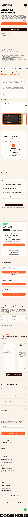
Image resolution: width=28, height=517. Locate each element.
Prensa (2, 482)
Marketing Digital (4, 443)
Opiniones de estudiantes (6, 462)
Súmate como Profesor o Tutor (7, 483)
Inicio (2, 64)
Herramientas (4, 471)
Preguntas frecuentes (5, 467)
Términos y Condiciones (6, 488)
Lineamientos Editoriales (6, 490)
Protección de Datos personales (7, 487)
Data (2, 445)
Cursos (6, 64)
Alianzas (2, 463)
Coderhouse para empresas (7, 459)
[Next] (24, 113)
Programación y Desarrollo (6, 442)
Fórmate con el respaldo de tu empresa (9, 470)
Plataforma (3, 465)
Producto (3, 450)
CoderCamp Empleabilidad (6, 468)
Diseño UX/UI (3, 447)
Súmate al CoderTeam (5, 485)
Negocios (3, 448)
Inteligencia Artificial (13, 64)
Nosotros (3, 480)
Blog (2, 460)
